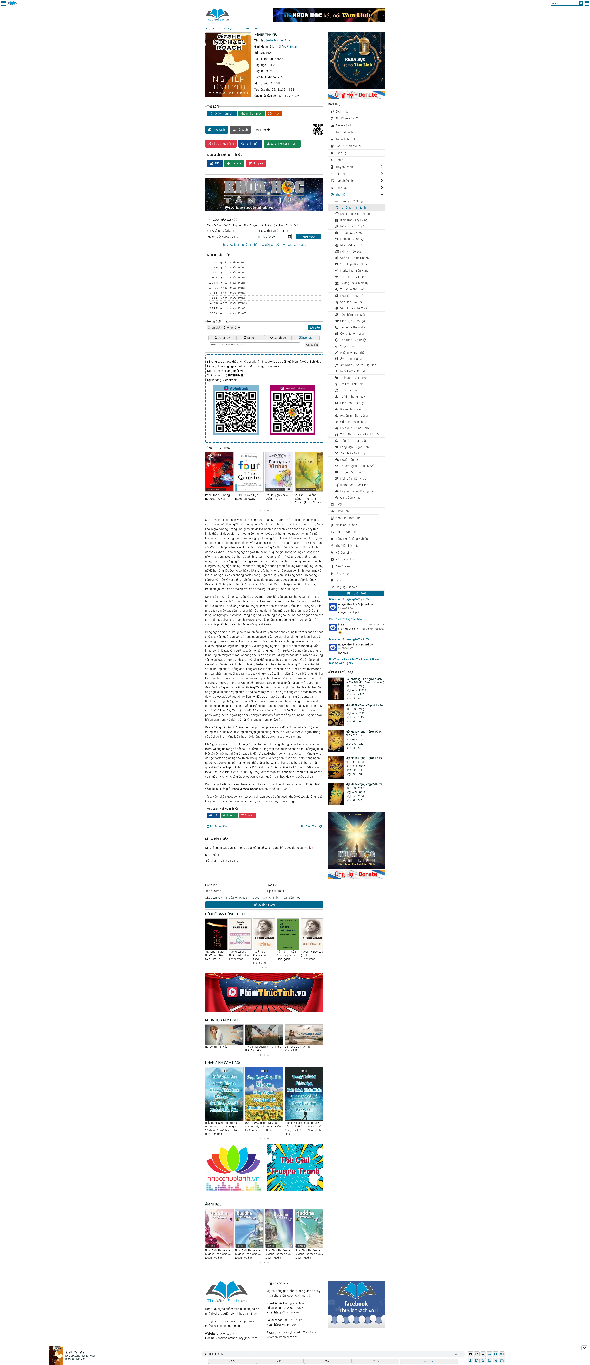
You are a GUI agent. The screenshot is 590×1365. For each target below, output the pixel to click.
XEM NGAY (309, 236)
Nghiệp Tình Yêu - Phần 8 (227, 297)
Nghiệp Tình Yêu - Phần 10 (227, 313)
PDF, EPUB (290, 46)
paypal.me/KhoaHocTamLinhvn (297, 1332)
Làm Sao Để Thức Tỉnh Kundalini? (258, 1048)
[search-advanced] (483, 1360)
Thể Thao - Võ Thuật (353, 339)
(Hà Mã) (365, 705)
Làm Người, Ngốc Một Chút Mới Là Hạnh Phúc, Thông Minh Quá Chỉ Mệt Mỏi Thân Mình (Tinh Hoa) (263, 1128)
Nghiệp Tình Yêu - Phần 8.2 (228, 303)
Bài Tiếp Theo (310, 826)
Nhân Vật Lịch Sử (351, 245)
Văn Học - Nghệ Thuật (354, 308)
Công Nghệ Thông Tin (354, 333)
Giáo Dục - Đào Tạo (352, 320)
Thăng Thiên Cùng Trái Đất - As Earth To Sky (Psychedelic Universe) (308, 1252)
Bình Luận (252, 143)
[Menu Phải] (586, 5)
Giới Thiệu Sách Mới (348, 146)
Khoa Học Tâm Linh (348, 517)
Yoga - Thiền (348, 346)
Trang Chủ (209, 28)
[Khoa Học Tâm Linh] (356, 88)
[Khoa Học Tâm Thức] (329, 21)
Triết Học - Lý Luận (352, 276)
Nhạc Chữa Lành (223, 143)
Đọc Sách (219, 129)
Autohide (280, 338)
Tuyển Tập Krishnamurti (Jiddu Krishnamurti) (237, 957)
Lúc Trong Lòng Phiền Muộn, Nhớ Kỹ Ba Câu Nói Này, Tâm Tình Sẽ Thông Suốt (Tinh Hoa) (223, 1126)
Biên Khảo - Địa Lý (352, 402)
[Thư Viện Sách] (12, 5)
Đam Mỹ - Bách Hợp (353, 453)
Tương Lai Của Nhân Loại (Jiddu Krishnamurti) (215, 955)
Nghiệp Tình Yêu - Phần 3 (227, 272)
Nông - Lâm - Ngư (352, 226)
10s (281, 1361)
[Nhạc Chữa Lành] (236, 1192)
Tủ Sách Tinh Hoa (347, 139)
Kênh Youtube (345, 559)
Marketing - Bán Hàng (354, 270)
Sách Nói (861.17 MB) (284, 143)
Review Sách (344, 125)
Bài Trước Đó (218, 826)
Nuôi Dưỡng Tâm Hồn (354, 371)
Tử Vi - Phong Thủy (352, 396)
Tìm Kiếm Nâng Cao (348, 118)
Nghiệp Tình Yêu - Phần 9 (227, 308)
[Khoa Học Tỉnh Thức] (264, 212)
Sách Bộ (341, 153)
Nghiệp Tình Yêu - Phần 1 (227, 262)
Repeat (251, 338)
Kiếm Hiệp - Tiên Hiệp (354, 484)
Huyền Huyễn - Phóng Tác (357, 491)
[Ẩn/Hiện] (584, 1347)
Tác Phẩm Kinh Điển (353, 314)
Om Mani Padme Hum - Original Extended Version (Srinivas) (248, 1252)
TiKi (217, 163)
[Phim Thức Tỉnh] (264, 1012)
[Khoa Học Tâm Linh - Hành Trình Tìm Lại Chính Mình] (356, 868)
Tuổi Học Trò (348, 390)
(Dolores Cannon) (365, 680)
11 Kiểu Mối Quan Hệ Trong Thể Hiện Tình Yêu (223, 1048)
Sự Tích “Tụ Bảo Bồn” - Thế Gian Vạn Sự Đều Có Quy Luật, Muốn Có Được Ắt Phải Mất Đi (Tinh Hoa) (304, 1128)
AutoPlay (224, 338)
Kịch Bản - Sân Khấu (353, 478)
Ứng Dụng (342, 573)
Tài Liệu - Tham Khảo (353, 327)
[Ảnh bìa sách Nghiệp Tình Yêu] (228, 96)
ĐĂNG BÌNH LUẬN (264, 904)
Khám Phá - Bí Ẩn (251, 113)
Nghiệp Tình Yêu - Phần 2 (227, 267)
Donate (308, 338)
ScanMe (261, 129)
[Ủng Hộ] (356, 98)
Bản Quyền (343, 566)
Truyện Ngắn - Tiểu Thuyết (357, 465)
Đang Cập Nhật (350, 497)
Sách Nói (273, 113)
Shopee (258, 163)
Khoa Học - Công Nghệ (355, 213)
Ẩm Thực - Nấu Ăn (352, 358)
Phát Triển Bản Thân (353, 352)
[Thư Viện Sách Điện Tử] (356, 1327)
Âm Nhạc (341, 187)
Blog (339, 504)
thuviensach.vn (226, 1333)
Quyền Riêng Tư (346, 580)
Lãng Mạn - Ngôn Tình (354, 447)
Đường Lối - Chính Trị (354, 283)
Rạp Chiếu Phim (346, 180)
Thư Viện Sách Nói (347, 545)
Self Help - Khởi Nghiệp (355, 264)
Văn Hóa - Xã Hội (351, 302)
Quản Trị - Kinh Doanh (354, 257)
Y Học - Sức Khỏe (351, 232)
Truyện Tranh (344, 166)
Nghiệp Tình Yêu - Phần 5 (227, 282)
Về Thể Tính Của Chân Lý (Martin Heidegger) (262, 955)
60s (233, 1361)
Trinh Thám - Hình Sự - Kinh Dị (360, 434)
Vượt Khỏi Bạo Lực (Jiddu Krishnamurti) (288, 955)
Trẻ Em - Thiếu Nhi (352, 383)
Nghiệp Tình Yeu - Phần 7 (227, 292)
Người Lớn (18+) (350, 459)
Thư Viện (228, 28)
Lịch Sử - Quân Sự (352, 238)
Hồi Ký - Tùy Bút (350, 251)
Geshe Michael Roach (279, 40)
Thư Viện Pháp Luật (352, 289)
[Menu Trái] (3, 5)
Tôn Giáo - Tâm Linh (251, 28)
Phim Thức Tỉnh (346, 531)
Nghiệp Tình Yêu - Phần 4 (227, 277)
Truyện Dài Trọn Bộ (352, 472)
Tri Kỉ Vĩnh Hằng (294, 1046)
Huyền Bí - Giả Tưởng (354, 415)
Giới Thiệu (342, 111)
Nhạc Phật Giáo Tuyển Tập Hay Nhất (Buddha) (218, 1250)
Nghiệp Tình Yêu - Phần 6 (227, 287)
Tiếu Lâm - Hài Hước (353, 440)
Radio (339, 159)
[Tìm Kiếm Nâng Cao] (483, 1361)
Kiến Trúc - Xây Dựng (354, 220)
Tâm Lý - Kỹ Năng (351, 201)
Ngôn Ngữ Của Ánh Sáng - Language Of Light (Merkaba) (276, 1252)
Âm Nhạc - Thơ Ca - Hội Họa (358, 365)
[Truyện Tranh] (295, 1192)
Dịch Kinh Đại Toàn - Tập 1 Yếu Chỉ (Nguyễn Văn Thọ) (312, 955)
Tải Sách (242, 129)
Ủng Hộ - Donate (346, 587)
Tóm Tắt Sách (344, 132)
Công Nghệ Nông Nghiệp (352, 538)
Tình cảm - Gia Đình (353, 377)
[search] (581, 3)
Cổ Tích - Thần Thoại (353, 421)
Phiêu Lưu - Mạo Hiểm (354, 428)
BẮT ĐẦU (315, 327)
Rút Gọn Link (344, 552)
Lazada (236, 163)
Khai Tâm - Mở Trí (351, 295)
